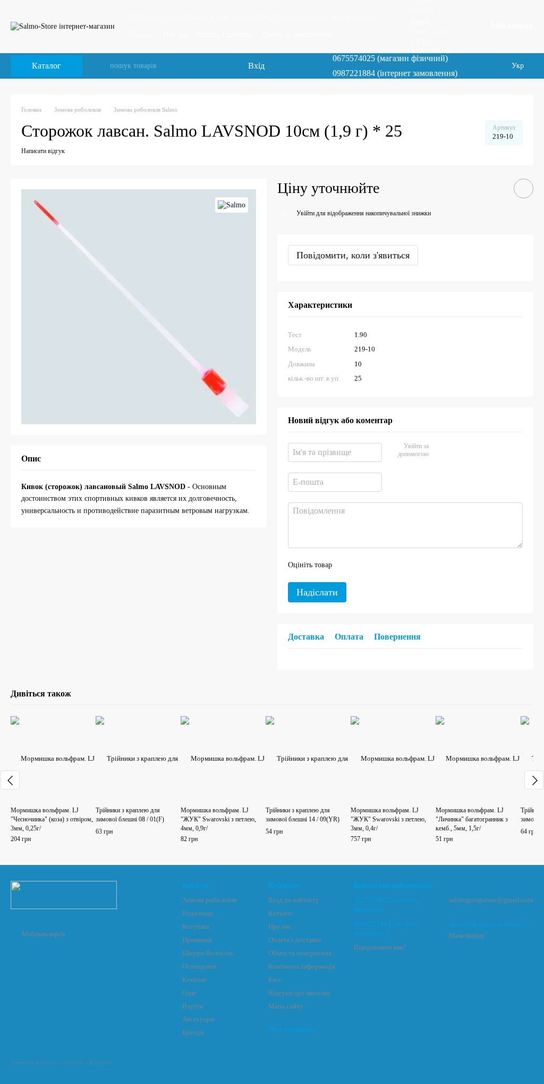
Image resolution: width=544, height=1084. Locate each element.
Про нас (176, 35)
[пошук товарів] (101, 65)
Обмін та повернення (296, 35)
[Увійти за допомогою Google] (457, 450)
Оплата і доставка (225, 35)
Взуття (192, 1006)
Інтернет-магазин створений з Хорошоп (62, 1062)
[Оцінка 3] (383, 565)
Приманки (197, 940)
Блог (275, 980)
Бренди (193, 1032)
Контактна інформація (301, 966)
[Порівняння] (280, 66)
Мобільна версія (42, 934)
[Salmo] (231, 205)
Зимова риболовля (209, 900)
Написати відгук (43, 151)
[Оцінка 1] (349, 565)
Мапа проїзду (467, 935)
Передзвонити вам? (380, 947)
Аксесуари (198, 1019)
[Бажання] (301, 66)
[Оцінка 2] (366, 565)
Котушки (195, 926)
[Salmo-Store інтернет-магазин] (64, 894)
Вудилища (197, 913)
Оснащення (199, 966)
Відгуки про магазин (299, 993)
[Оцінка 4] (400, 565)
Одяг (189, 993)
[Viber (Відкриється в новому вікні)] (496, 66)
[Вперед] (533, 779)
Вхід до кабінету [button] (293, 900)
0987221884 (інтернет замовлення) (395, 73)
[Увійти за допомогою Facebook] (440, 450)
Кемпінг (194, 980)
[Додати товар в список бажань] (523, 188)
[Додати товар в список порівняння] (493, 188)
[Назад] (10, 779)
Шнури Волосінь (207, 953)
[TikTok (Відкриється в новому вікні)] (484, 66)
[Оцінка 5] (417, 565)
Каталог (142, 35)
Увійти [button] (305, 213)
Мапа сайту (285, 1006)
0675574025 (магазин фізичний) (390, 58)
